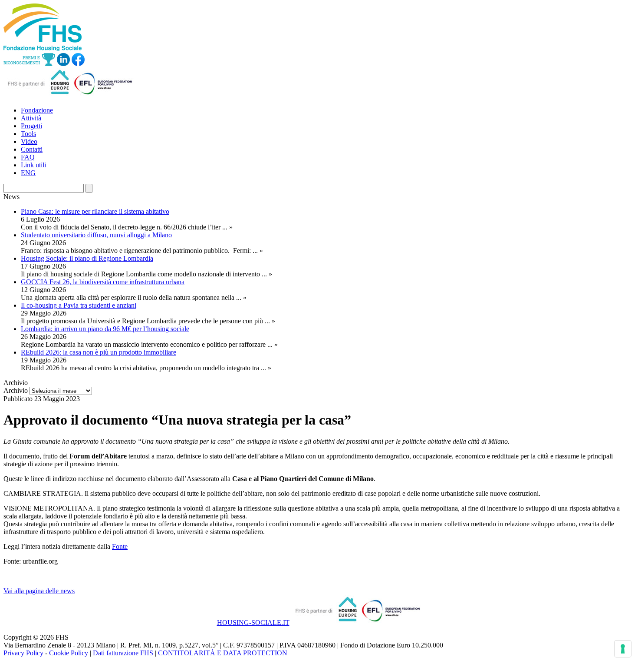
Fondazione (37, 110)
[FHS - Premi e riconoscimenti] (29, 63)
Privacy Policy (23, 653)
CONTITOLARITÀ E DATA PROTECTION (222, 653)
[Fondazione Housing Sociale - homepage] (42, 49)
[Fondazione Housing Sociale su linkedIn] (63, 63)
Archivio (15, 390)
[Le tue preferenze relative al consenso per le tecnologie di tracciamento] (623, 649)
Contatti (32, 149)
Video (29, 141)
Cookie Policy (68, 653)
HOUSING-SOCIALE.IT (253, 622)
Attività (31, 118)
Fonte (120, 546)
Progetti (31, 125)
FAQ (28, 157)
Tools (28, 133)
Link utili (33, 165)
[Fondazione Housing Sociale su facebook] (78, 63)
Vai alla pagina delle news (39, 590)
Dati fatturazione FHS (123, 653)
